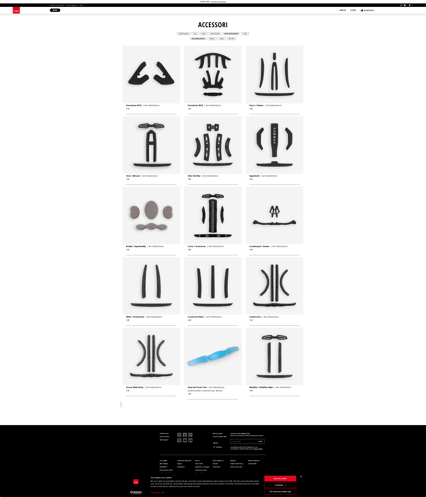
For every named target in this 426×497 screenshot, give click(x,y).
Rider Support (164, 440)
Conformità (216, 467)
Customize (279, 485)
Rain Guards (183, 34)
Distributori (181, 467)
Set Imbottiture (198, 39)
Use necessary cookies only (280, 491)
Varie (222, 39)
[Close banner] (301, 476)
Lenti (204, 34)
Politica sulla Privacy (236, 463)
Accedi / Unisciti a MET (57, 5)
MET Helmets (164, 463)
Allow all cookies (280, 478)
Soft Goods (215, 34)
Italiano (219, 447)
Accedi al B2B (252, 463)
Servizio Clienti (164, 436)
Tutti (245, 34)
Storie (353, 10)
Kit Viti (231, 39)
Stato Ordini (199, 463)
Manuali (215, 463)
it (412, 5)
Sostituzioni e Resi (201, 470)
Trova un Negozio (71, 5)
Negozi (179, 463)
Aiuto (81, 5)
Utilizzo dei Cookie (236, 467)
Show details (156, 492)
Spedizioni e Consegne (202, 467)
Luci (195, 34)
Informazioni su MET (166, 470)
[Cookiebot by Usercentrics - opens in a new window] (136, 492)
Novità (343, 10)
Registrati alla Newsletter (218, 2)
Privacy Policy (258, 449)
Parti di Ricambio (231, 34)
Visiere (212, 39)
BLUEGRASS (163, 467)
